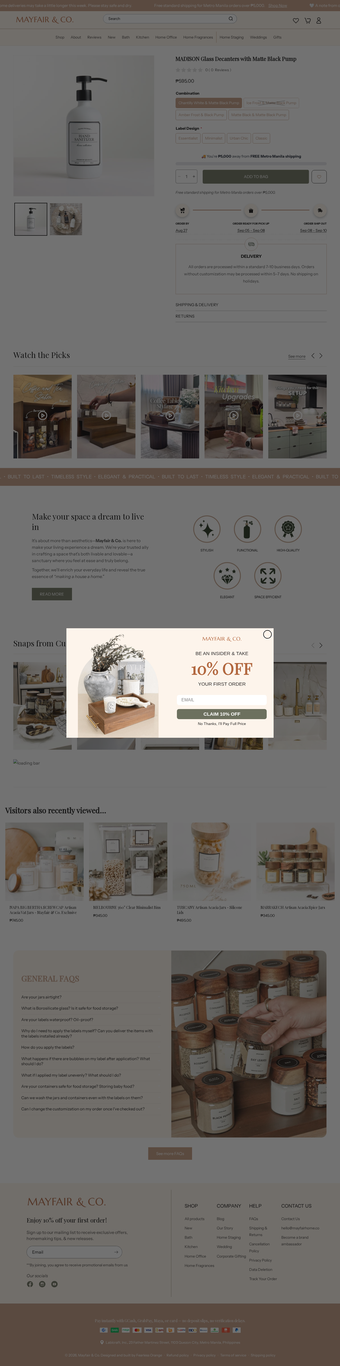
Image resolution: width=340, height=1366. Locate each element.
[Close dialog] (267, 634)
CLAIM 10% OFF (221, 714)
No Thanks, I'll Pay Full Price (222, 723)
